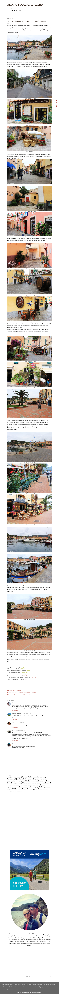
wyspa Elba (33, 692)
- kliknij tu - (22, 667)
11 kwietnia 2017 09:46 (23, 702)
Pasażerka (14, 702)
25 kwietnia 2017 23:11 (23, 743)
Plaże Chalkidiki (15, 692)
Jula (13, 722)
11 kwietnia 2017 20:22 (19, 722)
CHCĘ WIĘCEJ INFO (24, 992)
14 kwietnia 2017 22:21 (21, 730)
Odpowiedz (15, 710)
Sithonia (21, 692)
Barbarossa (15, 744)
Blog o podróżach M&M (25, 4)
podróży (44, 27)
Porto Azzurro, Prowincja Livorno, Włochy (22, 694)
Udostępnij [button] (9, 690)
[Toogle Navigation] (8, 10)
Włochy (29, 692)
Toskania (25, 692)
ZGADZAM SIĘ (37, 992)
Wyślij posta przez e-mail (19, 690)
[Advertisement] (29, 806)
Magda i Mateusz (16, 713)
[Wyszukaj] (51, 4)
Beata (13, 730)
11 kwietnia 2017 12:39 (26, 713)
